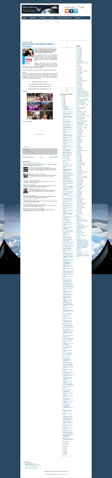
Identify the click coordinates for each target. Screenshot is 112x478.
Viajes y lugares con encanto (82, 251)
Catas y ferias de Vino (81, 80)
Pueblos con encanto (81, 176)
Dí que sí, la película (66, 355)
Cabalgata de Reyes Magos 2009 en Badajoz (67, 240)
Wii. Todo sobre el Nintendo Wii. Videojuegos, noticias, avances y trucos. (83, 255)
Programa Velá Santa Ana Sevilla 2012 (30, 199)
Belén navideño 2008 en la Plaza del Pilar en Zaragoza (68, 439)
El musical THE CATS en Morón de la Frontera (67, 223)
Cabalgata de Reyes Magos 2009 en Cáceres (67, 292)
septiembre (65, 444)
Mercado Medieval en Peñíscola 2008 (66, 220)
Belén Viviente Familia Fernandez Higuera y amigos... (66, 297)
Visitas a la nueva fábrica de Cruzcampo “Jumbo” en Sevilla (34, 204)
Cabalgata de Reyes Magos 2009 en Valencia (67, 114)
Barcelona (79, 61)
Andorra (78, 54)
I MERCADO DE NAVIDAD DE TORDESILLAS (67, 281)
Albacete (78, 48)
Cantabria (78, 73)
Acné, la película (65, 163)
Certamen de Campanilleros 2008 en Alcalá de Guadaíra (68, 384)
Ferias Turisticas (80, 114)
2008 (63, 105)
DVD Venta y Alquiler (81, 90)
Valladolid (78, 201)
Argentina (78, 55)
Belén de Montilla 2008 (66, 203)
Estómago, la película (66, 388)
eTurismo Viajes (80, 233)
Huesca (78, 134)
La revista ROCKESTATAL (67, 313)
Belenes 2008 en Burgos (66, 323)
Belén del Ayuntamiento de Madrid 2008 (67, 228)
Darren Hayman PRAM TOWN (68, 327)
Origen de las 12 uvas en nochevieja (67, 138)
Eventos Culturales (80, 103)
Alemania (78, 50)
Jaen (78, 137)
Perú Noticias (79, 249)
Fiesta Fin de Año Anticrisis (67, 164)
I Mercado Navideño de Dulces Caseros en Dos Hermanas (67, 378)
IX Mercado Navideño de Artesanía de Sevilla (67, 237)
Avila (78, 58)
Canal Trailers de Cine (81, 71)
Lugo (78, 146)
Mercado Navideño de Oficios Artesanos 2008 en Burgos (67, 287)
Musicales (79, 157)
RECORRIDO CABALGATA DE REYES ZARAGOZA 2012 (39, 167)
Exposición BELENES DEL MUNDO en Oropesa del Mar (67, 214)
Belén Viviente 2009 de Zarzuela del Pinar (66, 150)
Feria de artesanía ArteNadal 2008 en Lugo (67, 232)
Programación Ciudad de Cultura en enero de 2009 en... (67, 117)
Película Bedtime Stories (67, 362)
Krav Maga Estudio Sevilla (30, 463)
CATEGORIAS (42, 17)
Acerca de (65, 474)
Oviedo (78, 167)
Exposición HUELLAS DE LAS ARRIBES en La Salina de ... (68, 311)
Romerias (78, 179)
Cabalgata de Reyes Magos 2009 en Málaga (67, 176)
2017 (63, 95)
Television (79, 194)
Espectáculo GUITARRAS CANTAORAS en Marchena (68, 187)
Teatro (78, 193)
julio (63, 448)
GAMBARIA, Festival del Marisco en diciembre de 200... (67, 332)
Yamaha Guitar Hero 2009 (67, 243)
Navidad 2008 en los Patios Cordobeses (67, 402)
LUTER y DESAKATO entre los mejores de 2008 (67, 284)
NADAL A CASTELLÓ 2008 (67, 430)
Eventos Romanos (80, 107)
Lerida (78, 144)
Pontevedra (79, 173)
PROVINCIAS (32, 17)
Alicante (78, 51)
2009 (63, 103)
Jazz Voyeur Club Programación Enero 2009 (67, 330)
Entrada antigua (53, 157)
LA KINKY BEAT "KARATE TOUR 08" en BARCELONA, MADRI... (67, 301)
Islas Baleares (79, 136)
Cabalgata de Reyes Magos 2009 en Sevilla (67, 155)
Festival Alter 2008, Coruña (67, 346)
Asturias (78, 57)
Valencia (78, 200)
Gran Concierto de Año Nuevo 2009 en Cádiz (67, 336)
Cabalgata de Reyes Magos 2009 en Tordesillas (67, 153)
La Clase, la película (66, 119)
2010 (63, 102)
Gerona (78, 126)
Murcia (78, 153)
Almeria (78, 52)
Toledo (78, 197)
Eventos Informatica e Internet (82, 104)
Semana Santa (79, 186)
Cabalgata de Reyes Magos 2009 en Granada (67, 122)
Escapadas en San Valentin (82, 93)
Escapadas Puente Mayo (81, 99)
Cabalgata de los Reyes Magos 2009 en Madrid (67, 321)
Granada (78, 129)
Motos (78, 151)
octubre (64, 443)
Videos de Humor (80, 207)
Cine (29, 146)
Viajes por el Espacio (81, 203)
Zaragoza (78, 213)
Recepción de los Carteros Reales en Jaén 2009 (67, 354)
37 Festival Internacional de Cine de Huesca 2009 (67, 199)
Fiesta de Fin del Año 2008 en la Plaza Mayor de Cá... (68, 254)
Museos (78, 154)
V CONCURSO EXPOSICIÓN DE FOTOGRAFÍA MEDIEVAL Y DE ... (68, 263)
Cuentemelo (79, 229)
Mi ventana (79, 238)
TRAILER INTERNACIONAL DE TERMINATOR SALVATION (67, 435)
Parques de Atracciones (81, 171)
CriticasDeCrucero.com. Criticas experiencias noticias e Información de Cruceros (83, 227)
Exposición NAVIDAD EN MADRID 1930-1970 (67, 127)
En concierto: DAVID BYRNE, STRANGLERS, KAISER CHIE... (68, 257)
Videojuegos (79, 206)
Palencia (78, 169)
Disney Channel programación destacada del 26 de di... (68, 173)
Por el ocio (79, 250)
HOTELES (51, 17)
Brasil (78, 65)
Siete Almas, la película (66, 279)
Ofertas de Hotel (80, 164)
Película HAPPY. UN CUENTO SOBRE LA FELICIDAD (66, 359)
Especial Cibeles (80, 101)
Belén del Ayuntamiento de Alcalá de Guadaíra (67, 373)
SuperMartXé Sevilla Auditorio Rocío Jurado (37, 189)
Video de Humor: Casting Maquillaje (67, 382)
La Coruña (79, 139)
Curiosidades (79, 88)
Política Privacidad (58, 474)
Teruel (78, 196)
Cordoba (78, 85)
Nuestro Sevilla (80, 163)
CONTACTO (78, 17)
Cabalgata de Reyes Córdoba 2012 (29, 195)
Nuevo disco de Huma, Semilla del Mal (66, 391)
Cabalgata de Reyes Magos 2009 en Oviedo (67, 140)
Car (77, 75)
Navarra (78, 159)
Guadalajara (79, 130)
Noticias (78, 161)
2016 (63, 97)
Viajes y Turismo (80, 204)
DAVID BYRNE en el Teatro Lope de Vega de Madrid (67, 326)
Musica (78, 156)
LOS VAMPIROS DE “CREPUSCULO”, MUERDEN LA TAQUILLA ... (67, 407)
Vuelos (78, 210)
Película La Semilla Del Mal (67, 111)
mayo (64, 451)
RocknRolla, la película (66, 145)
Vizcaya (78, 208)
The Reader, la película (66, 403)
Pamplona (79, 170)
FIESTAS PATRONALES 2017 (64, 17)
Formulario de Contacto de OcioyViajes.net (32, 180)
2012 (63, 98)
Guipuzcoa (79, 132)
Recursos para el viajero (81, 177)
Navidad (78, 160)
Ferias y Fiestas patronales (82, 115)
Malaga (78, 149)
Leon (78, 143)
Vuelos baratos (79, 253)
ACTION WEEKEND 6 (66, 159)
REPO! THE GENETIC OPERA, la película (66, 179)
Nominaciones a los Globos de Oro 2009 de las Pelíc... (68, 375)
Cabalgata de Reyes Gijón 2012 (29, 184)
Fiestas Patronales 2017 (81, 124)
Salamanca (79, 181)
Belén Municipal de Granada (67, 191)
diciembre (64, 106)
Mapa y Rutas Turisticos (81, 150)
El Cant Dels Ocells (66, 357)
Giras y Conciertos (80, 127)
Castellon (78, 78)
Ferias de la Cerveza (81, 111)
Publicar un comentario (29, 151)
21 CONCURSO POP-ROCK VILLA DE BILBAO (67, 420)
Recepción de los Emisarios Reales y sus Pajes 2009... (67, 339)
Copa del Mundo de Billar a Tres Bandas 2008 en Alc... (68, 433)
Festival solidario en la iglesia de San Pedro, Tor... (67, 260)
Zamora (78, 211)
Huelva (78, 133)
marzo (64, 454)
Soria (78, 190)
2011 (63, 100)
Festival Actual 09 (65, 157)
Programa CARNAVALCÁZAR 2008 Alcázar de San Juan (67, 272)
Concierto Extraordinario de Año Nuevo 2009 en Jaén (67, 365)
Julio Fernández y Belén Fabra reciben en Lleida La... (68, 246)
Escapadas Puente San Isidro (82, 100)
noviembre (65, 441)
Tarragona (78, 191)
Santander (79, 183)
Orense (78, 166)
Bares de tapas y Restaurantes (82, 62)
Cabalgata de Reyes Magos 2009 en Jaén (67, 266)
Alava (78, 47)
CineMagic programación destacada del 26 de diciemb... (67, 170)
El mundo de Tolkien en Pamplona (66, 316)
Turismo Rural (79, 198)
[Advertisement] (33, 30)
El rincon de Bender (80, 232)
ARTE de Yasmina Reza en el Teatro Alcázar (68, 217)
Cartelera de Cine (80, 224)
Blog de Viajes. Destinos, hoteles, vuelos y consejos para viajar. (83, 220)
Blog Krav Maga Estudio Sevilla (31, 467)
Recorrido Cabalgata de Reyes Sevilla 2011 (31, 163)
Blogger (66, 471)
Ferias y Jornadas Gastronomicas (80, 118)
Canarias (78, 72)
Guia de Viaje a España (81, 235)
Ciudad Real (79, 83)
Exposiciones (79, 108)
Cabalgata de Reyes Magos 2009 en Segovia (67, 194)
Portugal (78, 174)
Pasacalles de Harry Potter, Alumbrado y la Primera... (67, 417)
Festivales (79, 119)
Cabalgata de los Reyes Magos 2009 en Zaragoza (67, 135)
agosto (64, 446)
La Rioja (78, 140)
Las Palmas (79, 141)
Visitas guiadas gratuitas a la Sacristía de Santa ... (67, 125)
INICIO (24, 17)
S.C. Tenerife (79, 180)
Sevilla (78, 188)
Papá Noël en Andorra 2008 (67, 229)
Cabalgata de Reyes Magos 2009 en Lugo (67, 206)
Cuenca (78, 86)
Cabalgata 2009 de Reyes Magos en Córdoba (67, 249)
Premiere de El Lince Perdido (67, 242)
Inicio (41, 157)
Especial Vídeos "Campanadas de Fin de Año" (67, 109)
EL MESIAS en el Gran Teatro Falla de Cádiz (68, 344)
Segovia (78, 184)
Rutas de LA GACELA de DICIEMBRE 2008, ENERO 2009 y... (68, 304)
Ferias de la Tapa (80, 112)
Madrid (78, 147)
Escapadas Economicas (81, 92)
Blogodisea (79, 223)
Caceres (78, 68)
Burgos (78, 66)
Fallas (78, 110)
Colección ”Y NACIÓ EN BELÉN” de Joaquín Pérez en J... (67, 422)
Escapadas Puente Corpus (82, 95)
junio (64, 449)
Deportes (78, 89)
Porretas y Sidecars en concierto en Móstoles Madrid (67, 411)
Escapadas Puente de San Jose (83, 96)
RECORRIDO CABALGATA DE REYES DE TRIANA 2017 (34, 208)
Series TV (79, 187)
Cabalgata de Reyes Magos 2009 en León (67, 189)
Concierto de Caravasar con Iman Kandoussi (67, 399)
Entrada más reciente (27, 157)
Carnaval (78, 76)
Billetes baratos (80, 218)
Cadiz (78, 69)
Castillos (78, 79)
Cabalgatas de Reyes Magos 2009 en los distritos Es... (67, 181)
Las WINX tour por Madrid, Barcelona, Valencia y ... (67, 294)
